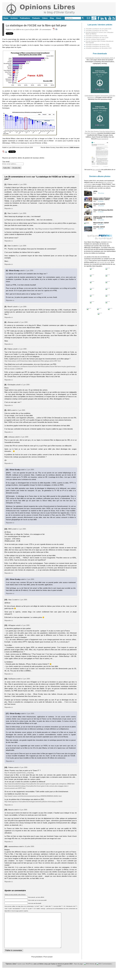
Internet (66, 147)
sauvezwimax (13, 846)
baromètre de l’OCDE (34, 41)
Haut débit (59, 147)
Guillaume (12, 679)
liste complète (96, 169)
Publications (25, 18)
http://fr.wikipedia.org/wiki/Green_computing (19, 773)
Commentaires (107, 964)
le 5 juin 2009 (22, 767)
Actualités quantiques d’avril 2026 (96, 35)
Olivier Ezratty (50, 147)
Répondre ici (8, 208)
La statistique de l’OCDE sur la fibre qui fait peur (36, 25)
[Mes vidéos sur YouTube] (110, 19)
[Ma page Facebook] (98, 19)
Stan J (10, 213)
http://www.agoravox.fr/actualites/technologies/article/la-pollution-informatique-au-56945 (33, 801)
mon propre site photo (104, 262)
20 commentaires (45, 29)
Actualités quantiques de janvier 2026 (97, 46)
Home (5, 18)
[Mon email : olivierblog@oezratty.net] (88, 19)
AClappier (11, 625)
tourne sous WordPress (25, 964)
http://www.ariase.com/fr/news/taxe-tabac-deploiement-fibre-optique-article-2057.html (32, 361)
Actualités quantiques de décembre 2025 (99, 48)
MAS (9, 410)
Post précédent (36, 957)
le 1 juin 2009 (22, 184)
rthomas (10, 322)
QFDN (86, 260)
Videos (45, 18)
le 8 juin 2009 (22, 810)
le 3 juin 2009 (25, 625)
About (58, 18)
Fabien (10, 184)
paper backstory (103, 139)
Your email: (6, 161)
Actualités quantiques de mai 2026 (97, 30)
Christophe (11, 385)
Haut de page (78, 964)
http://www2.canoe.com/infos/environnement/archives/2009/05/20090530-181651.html (33, 796)
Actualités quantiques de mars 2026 (97, 37)
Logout (59, 966)
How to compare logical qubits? (96, 39)
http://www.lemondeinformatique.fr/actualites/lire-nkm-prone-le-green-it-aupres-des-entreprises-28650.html (39, 784)
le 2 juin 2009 (23, 322)
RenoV (10, 306)
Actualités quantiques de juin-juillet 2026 (98, 28)
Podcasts (36, 18)
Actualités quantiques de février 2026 (97, 44)
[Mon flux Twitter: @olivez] (106, 19)
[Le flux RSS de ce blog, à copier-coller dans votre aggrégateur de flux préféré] (114, 19)
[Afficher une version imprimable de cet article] (56, 29)
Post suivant (48, 957)
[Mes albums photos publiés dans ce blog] (93, 19)
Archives (14, 18)
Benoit (10, 810)
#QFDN (109, 242)
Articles (91, 964)
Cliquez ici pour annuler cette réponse (15, 894)
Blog (52, 18)
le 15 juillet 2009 (28, 846)
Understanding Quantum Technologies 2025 (99, 58)
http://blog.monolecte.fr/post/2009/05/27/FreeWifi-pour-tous (54, 229)
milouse (11, 437)
